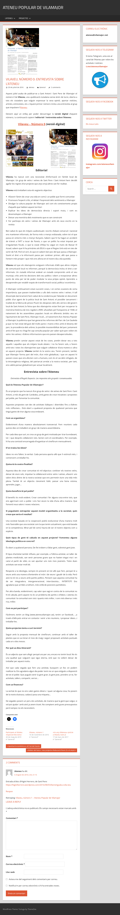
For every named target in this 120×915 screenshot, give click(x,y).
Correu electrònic (15, 864)
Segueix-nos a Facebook (99, 101)
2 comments (55, 87)
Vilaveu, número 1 (36, 732)
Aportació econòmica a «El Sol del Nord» (24, 746)
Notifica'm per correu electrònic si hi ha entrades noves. (34, 885)
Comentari (12, 818)
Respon (9, 791)
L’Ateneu (9, 18)
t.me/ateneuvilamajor (97, 66)
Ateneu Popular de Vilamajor (33, 7)
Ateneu (23, 107)
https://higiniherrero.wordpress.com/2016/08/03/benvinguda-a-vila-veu (38, 784)
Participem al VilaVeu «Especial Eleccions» (14, 733)
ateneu (31, 87)
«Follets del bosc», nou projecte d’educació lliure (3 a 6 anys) (51, 750)
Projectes (23, 18)
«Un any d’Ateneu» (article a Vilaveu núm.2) (63, 733)
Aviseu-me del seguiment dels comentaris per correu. (33, 879)
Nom (9, 856)
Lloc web (10, 872)
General (42, 87)
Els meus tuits (92, 124)
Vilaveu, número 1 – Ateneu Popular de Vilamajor (38, 797)
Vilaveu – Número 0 (31, 124)
